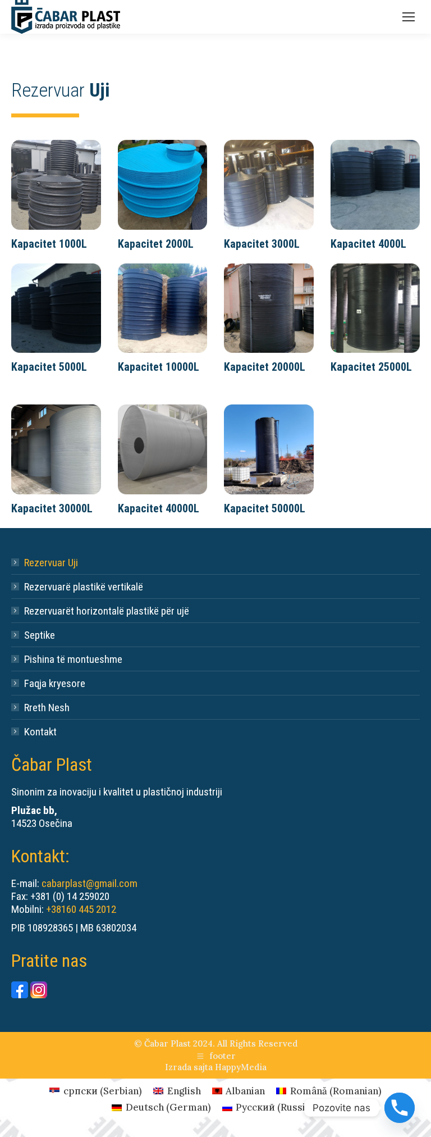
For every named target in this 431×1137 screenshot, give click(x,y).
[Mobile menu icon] (408, 17)
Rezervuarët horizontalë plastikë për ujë (106, 610)
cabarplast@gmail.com (89, 883)
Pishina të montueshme (73, 659)
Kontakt (40, 731)
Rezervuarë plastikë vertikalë (83, 586)
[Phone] (399, 1108)
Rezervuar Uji (51, 562)
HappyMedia (241, 1067)
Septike (39, 635)
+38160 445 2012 (81, 909)
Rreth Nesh (47, 707)
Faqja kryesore (54, 683)
